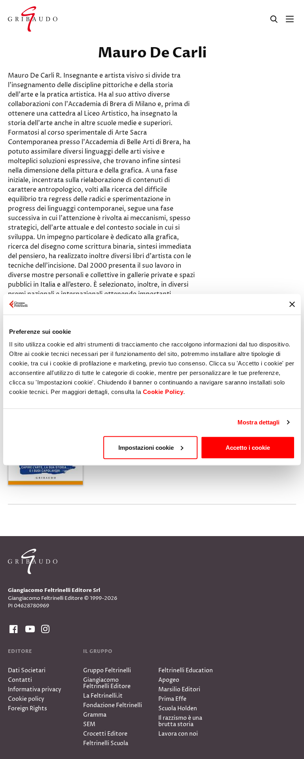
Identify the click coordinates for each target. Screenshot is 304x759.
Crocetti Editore (105, 734)
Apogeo (168, 680)
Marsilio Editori (179, 689)
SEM (89, 724)
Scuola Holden (177, 708)
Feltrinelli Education (185, 670)
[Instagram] (44, 629)
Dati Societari (27, 670)
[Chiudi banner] (292, 304)
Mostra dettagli (259, 422)
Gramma (94, 715)
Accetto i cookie (248, 447)
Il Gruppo (97, 651)
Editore (20, 651)
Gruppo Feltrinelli (107, 670)
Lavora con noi (178, 734)
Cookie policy (26, 699)
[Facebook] (12, 629)
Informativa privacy (34, 689)
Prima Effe (172, 699)
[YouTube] (28, 629)
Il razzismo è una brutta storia (180, 721)
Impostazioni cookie (146, 447)
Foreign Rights (27, 708)
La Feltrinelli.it (103, 696)
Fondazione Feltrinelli (112, 705)
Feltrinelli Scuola (105, 743)
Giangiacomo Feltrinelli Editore (107, 683)
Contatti (20, 680)
